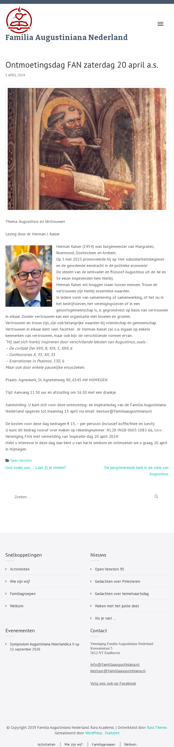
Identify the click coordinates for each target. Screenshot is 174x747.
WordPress (93, 732)
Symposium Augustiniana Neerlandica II (42, 644)
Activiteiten (19, 569)
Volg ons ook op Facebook (113, 683)
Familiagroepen (23, 593)
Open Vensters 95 (109, 569)
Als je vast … (105, 618)
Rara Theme (157, 727)
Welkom (16, 605)
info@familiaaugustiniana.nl (115, 664)
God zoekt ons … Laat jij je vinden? (35, 467)
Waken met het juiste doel (117, 605)
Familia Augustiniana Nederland (66, 37)
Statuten (112, 732)
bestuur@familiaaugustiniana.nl (118, 670)
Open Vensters (21, 460)
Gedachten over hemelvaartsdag (122, 593)
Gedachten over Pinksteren (117, 581)
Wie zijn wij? (20, 581)
